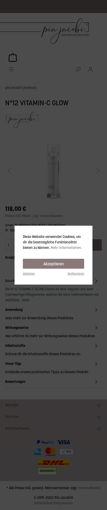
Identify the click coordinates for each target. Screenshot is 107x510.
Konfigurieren (76, 273)
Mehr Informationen (66, 247)
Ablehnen (29, 273)
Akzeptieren (53, 263)
